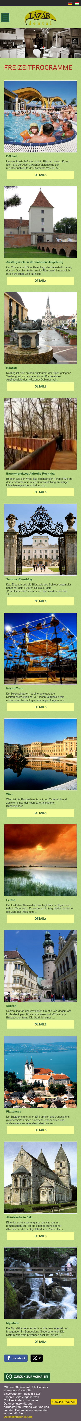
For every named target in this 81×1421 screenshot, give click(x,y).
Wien (9, 794)
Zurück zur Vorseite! (31, 1377)
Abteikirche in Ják (19, 1217)
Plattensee (13, 1111)
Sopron (11, 1005)
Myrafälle (12, 1323)
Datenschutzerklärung (18, 1416)
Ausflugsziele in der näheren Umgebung (34, 262)
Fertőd (11, 900)
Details (41, 175)
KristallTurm (14, 688)
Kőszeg (11, 367)
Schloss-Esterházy (19, 579)
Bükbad (11, 156)
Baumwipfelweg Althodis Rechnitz (30, 473)
